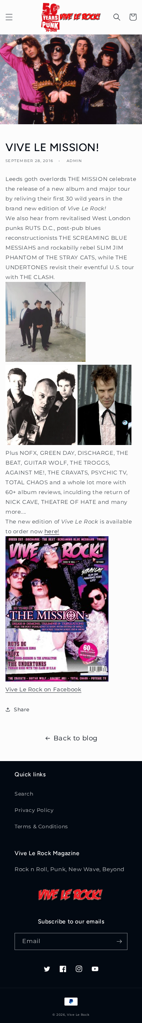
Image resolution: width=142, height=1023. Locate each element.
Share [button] (21, 709)
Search (24, 793)
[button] (9, 17)
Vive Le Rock (78, 1014)
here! (51, 531)
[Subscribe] (119, 941)
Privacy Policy (34, 810)
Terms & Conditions (41, 826)
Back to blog (76, 738)
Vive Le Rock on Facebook (43, 689)
